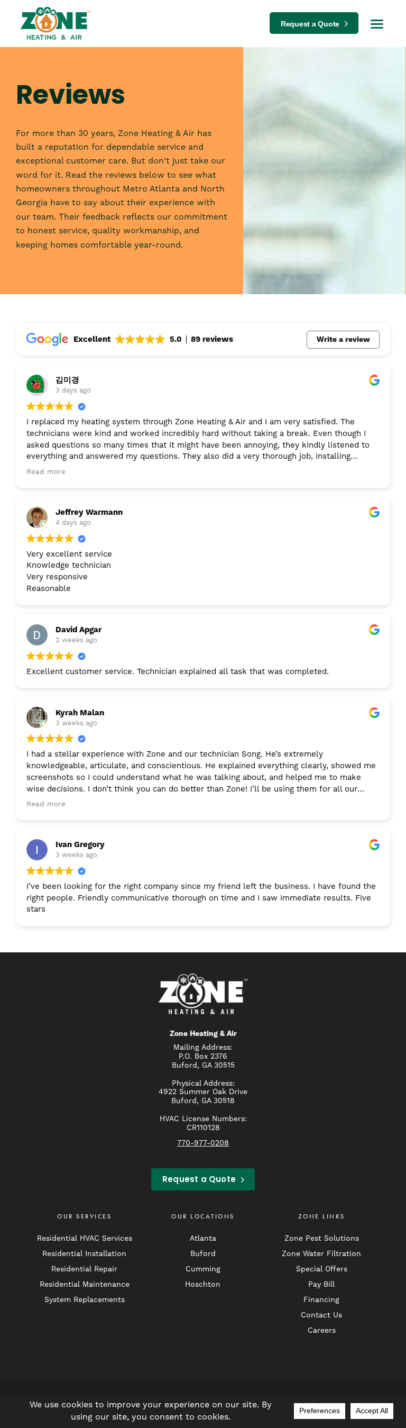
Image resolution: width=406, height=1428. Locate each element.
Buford (203, 1253)
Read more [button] (46, 471)
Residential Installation (84, 1253)
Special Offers (321, 1269)
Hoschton (202, 1284)
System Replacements (84, 1299)
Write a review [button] (343, 339)
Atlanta (203, 1238)
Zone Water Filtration (321, 1253)
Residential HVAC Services (84, 1238)
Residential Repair (84, 1269)
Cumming (203, 1269)
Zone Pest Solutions (321, 1238)
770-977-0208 (203, 1143)
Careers (322, 1330)
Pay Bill (321, 1284)
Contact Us (321, 1315)
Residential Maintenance (85, 1284)
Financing (321, 1299)
